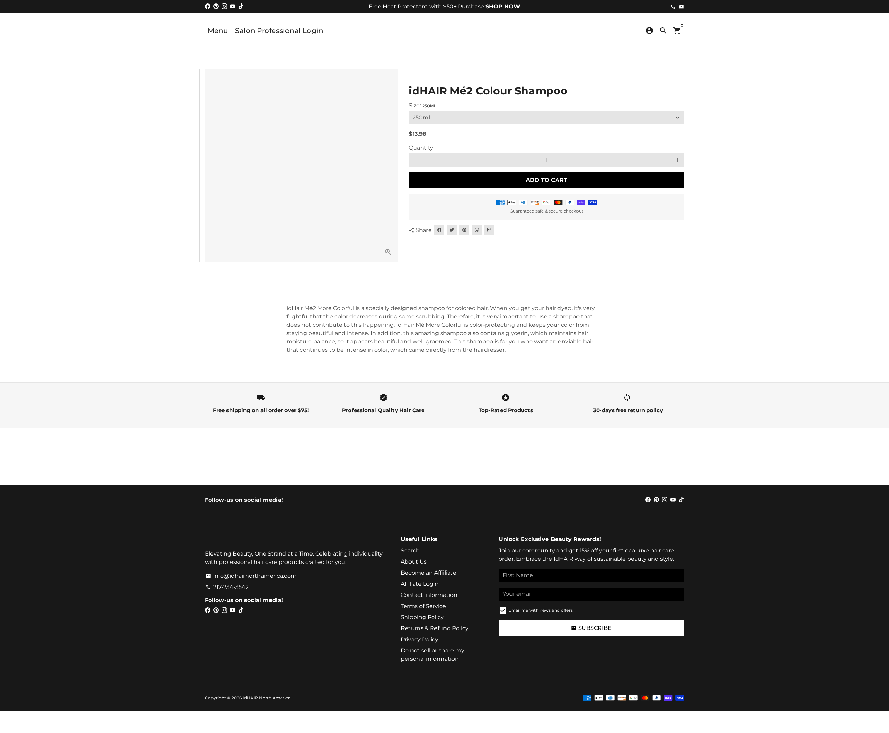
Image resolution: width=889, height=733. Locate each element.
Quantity (421, 147)
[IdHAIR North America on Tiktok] (241, 6)
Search (410, 550)
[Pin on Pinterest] (464, 230)
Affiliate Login (420, 584)
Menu (218, 30)
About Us (414, 561)
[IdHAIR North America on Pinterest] (216, 6)
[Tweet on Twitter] (452, 230)
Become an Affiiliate (428, 572)
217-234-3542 (227, 587)
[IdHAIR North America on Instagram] (224, 6)
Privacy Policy (419, 639)
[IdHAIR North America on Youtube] (232, 6)
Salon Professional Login (279, 30)
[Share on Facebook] (439, 230)
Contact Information (429, 595)
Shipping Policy (422, 617)
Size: (422, 105)
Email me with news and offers (540, 610)
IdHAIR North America (266, 697)
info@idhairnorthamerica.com (251, 576)
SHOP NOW (502, 6)
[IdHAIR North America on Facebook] (207, 6)
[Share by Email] (489, 230)
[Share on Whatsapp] (477, 230)
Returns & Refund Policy (434, 628)
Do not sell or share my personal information (432, 654)
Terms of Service (423, 606)
